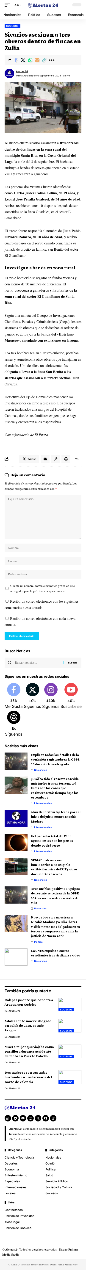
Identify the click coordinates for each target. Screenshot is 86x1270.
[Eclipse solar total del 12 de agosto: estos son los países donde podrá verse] (16, 842)
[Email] (37, 60)
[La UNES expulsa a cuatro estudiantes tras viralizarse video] (16, 957)
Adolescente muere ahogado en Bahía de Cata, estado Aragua (28, 1025)
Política (38, 941)
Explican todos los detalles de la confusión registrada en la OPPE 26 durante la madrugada (55, 759)
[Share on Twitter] (23, 60)
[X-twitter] (38, 1118)
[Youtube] (71, 696)
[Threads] (14, 724)
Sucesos (12, 25)
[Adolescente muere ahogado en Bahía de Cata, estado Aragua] (69, 1025)
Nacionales (40, 770)
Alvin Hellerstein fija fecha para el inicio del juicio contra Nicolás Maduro (55, 816)
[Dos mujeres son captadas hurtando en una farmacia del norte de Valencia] (69, 1077)
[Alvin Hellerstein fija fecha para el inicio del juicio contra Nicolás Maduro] (16, 818)
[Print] (65, 459)
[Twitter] (32, 696)
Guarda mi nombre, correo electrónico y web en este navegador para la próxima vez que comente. (42, 588)
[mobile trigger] (8, 5)
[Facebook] (14, 696)
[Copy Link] (44, 60)
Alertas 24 (22, 71)
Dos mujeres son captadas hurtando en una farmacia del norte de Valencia (28, 1076)
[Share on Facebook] (16, 60)
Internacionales (43, 803)
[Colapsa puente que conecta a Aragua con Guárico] (69, 1004)
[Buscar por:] (37, 663)
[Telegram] (15, 1118)
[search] (65, 5)
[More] (51, 60)
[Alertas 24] (43, 5)
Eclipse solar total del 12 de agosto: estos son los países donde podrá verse (52, 840)
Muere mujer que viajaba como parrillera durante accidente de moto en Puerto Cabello (29, 1051)
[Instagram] (50, 696)
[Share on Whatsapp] (30, 60)
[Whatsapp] (8, 1118)
